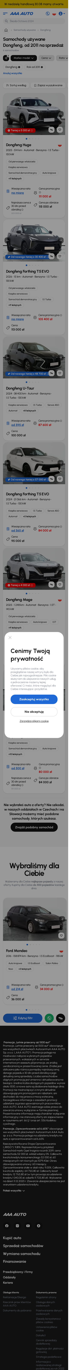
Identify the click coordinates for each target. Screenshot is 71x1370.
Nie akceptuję (34, 711)
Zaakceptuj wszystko (34, 699)
